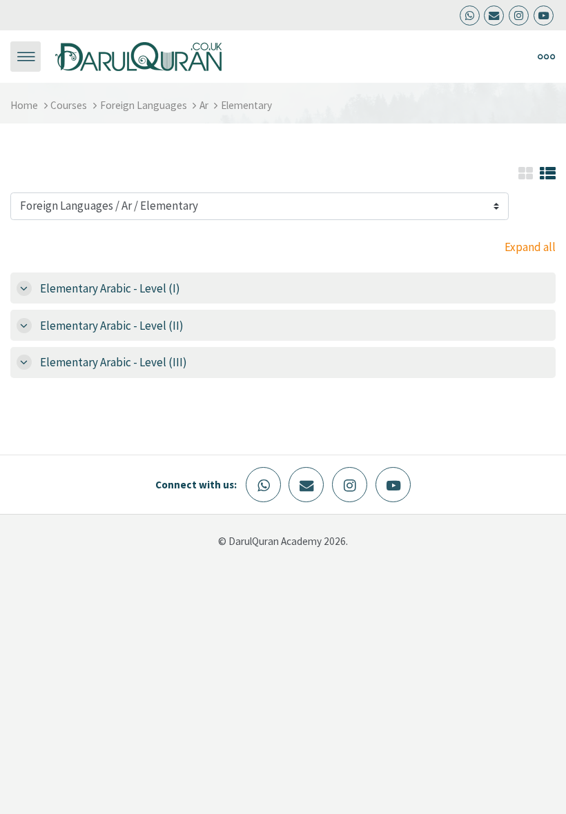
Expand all (530, 247)
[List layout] (548, 174)
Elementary (246, 105)
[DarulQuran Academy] (138, 55)
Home (24, 105)
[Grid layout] (525, 174)
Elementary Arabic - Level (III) (113, 362)
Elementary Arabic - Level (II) (112, 325)
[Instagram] (519, 16)
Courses (68, 105)
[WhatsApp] (470, 16)
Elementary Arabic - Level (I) (110, 288)
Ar (203, 105)
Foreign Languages (143, 105)
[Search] (420, 56)
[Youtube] (544, 16)
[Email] (494, 16)
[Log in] (451, 56)
